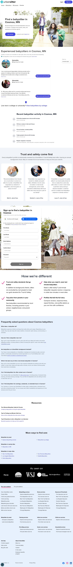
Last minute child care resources (9, 505)
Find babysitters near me (26, 496)
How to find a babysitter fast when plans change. (13, 415)
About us (18, 543)
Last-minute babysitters (8, 522)
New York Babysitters (8, 454)
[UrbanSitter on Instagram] (66, 563)
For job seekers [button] (18, 486)
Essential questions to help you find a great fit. (12, 421)
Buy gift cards (4, 547)
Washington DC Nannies (44, 508)
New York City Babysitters (26, 499)
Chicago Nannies (42, 510)
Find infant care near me (44, 522)
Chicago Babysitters (25, 510)
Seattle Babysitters (42, 456)
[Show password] (36, 257)
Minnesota (15, 5)
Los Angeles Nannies (43, 501)
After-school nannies (6, 510)
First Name (6, 228)
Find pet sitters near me (26, 531)
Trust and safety (19, 545)
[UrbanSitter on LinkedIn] (70, 563)
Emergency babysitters (7, 519)
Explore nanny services (44, 494)
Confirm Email (7, 248)
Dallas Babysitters (7, 458)
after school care (25, 375)
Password (5, 254)
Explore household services (63, 529)
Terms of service (19, 563)
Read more (3, 76)
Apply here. (26, 34)
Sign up (68, 2)
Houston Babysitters (25, 503)
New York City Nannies (44, 499)
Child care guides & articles (8, 496)
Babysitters (8, 5)
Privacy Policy (14, 224)
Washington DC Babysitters (27, 508)
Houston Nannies (42, 503)
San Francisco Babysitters (44, 454)
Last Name (6, 234)
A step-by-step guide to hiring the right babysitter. (13, 409)
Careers (17, 547)
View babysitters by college (36, 106)
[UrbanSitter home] (8, 1)
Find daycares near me (61, 494)
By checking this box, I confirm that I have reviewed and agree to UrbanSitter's (19, 224)
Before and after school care (8, 508)
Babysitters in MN (7, 447)
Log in (61, 2)
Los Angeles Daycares (61, 499)
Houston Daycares (60, 501)
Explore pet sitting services (26, 529)
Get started (10, 34)
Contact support (5, 543)
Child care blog (5, 499)
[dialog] (2, 564)
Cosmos (22, 5)
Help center (4, 545)
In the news (18, 550)
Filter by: (64, 59)
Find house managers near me (63, 531)
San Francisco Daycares (62, 503)
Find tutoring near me (25, 522)
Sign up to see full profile (43, 76)
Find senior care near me (44, 531)
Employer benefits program (20, 553)
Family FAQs (4, 494)
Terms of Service (22, 224)
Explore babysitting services (9, 440)
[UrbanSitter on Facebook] (62, 563)
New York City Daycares (62, 496)
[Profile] (6, 64)
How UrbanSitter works (7, 492)
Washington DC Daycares (62, 505)
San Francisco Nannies (43, 505)
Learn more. (34, 56)
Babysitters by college (43, 440)
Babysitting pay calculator (7, 503)
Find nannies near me (43, 496)
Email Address (7, 241)
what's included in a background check (16, 355)
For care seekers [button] (6, 486)
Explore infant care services (45, 519)
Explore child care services (62, 519)
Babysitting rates (5, 501)
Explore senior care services (45, 529)
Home (2, 5)
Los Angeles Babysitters (8, 456)
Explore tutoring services (26, 519)
